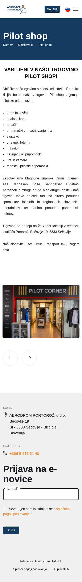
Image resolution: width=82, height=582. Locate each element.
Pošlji (11, 530)
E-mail (12, 488)
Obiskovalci (25, 44)
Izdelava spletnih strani (35, 561)
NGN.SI (57, 561)
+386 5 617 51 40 (24, 453)
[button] (10, 358)
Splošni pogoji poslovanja (30, 569)
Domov (8, 44)
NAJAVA (52, 9)
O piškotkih (61, 569)
